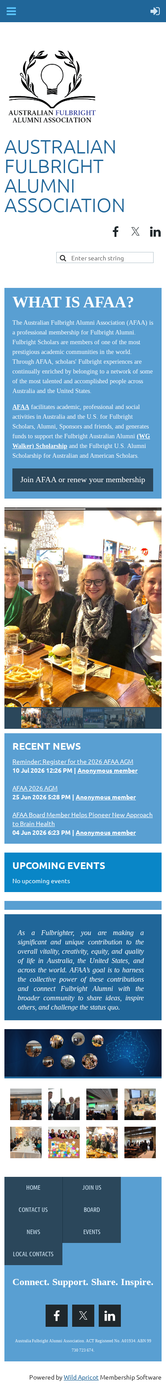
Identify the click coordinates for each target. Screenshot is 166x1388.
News (33, 1231)
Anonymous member (107, 770)
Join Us (91, 1187)
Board (92, 1209)
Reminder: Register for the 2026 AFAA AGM (72, 761)
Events (91, 1231)
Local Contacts (33, 1254)
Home (33, 1187)
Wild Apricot (81, 1377)
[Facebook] (115, 231)
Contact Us (33, 1209)
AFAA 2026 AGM (35, 788)
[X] (135, 231)
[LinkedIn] (155, 231)
